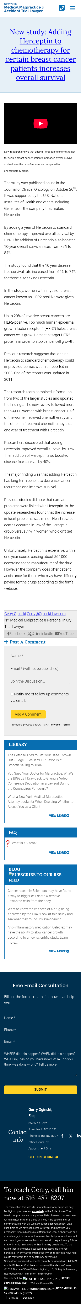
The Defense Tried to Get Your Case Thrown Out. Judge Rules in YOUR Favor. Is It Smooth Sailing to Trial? (39, 760)
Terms (66, 724)
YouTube (66, 633)
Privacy (55, 724)
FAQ (13, 832)
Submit (40, 1090)
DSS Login (28, 1297)
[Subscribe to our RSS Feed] (40, 880)
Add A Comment (28, 714)
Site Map (13, 1297)
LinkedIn (46, 633)
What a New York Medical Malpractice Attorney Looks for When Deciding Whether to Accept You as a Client (41, 802)
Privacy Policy (44, 1273)
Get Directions (41, 1157)
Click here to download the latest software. (47, 1265)
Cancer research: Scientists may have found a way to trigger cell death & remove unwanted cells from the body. (39, 896)
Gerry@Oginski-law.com (46, 613)
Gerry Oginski (15, 613)
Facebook (17, 633)
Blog (14, 869)
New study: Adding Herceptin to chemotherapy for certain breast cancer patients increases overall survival (40, 54)
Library (18, 744)
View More (57, 816)
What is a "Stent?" (22, 843)
